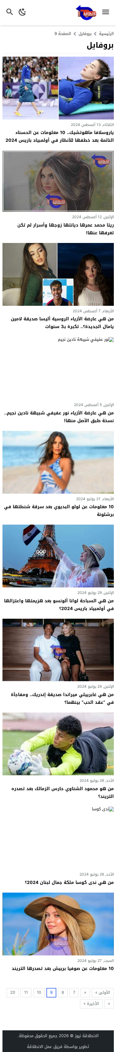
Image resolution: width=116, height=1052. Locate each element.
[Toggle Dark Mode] (22, 12)
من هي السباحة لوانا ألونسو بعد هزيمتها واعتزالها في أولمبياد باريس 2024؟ (59, 605)
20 (12, 992)
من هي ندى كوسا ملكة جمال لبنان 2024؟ (69, 882)
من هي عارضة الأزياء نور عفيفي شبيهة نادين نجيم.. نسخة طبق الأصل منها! (59, 417)
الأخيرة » (91, 1003)
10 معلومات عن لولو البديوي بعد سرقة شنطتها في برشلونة (59, 511)
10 (39, 992)
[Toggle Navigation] (107, 12)
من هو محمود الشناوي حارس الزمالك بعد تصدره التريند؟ (62, 793)
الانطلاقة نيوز (87, 1036)
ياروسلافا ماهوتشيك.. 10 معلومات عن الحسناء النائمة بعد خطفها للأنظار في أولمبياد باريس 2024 (60, 136)
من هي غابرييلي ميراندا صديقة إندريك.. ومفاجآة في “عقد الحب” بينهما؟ (62, 699)
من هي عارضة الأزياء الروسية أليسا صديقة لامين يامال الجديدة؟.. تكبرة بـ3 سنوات (62, 323)
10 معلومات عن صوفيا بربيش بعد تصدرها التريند (63, 968)
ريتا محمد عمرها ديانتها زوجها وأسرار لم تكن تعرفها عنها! (65, 229)
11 (26, 992)
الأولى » (102, 992)
